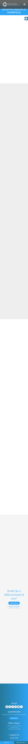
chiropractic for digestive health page (15, 359)
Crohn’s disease (13, 127)
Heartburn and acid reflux (10, 248)
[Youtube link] (18, 706)
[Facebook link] (6, 706)
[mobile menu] (24, 4)
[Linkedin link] (15, 706)
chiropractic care (13, 454)
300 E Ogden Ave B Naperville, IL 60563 (14, 738)
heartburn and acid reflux (19, 370)
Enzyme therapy (7, 414)
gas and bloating (5, 372)
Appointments (21, 742)
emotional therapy (18, 310)
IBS (16, 374)
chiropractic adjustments (19, 305)
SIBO (13, 374)
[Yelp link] (21, 706)
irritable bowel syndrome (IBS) (10, 129)
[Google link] (9, 706)
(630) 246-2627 (17, 506)
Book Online (9, 77)
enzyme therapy (18, 307)
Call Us (8, 742)
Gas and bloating (8, 252)
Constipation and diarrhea (10, 250)
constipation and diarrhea (17, 372)
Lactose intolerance (8, 254)
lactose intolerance (6, 374)
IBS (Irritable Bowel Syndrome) (11, 260)
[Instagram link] (12, 706)
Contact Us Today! (14, 606)
